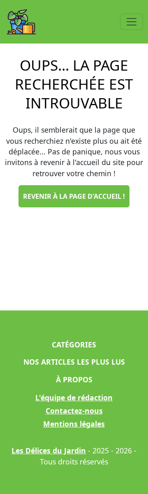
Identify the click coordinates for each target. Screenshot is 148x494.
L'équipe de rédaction (74, 397)
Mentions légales (74, 424)
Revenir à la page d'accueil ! (74, 196)
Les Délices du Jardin (49, 450)
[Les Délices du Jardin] (21, 21)
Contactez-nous (74, 411)
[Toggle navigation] (131, 22)
